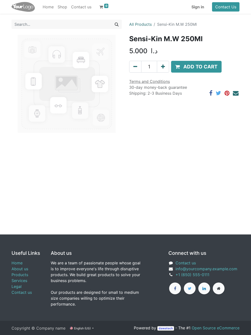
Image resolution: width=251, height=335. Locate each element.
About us (20, 268)
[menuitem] (48, 7)
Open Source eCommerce (215, 327)
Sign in (197, 6)
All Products (140, 24)
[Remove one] (135, 67)
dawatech (166, 328)
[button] (196, 67)
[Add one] (163, 67)
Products (20, 274)
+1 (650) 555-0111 (192, 274)
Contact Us (225, 6)
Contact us (22, 292)
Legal (17, 286)
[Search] (117, 24)
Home (17, 262)
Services (19, 280)
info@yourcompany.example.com (206, 268)
